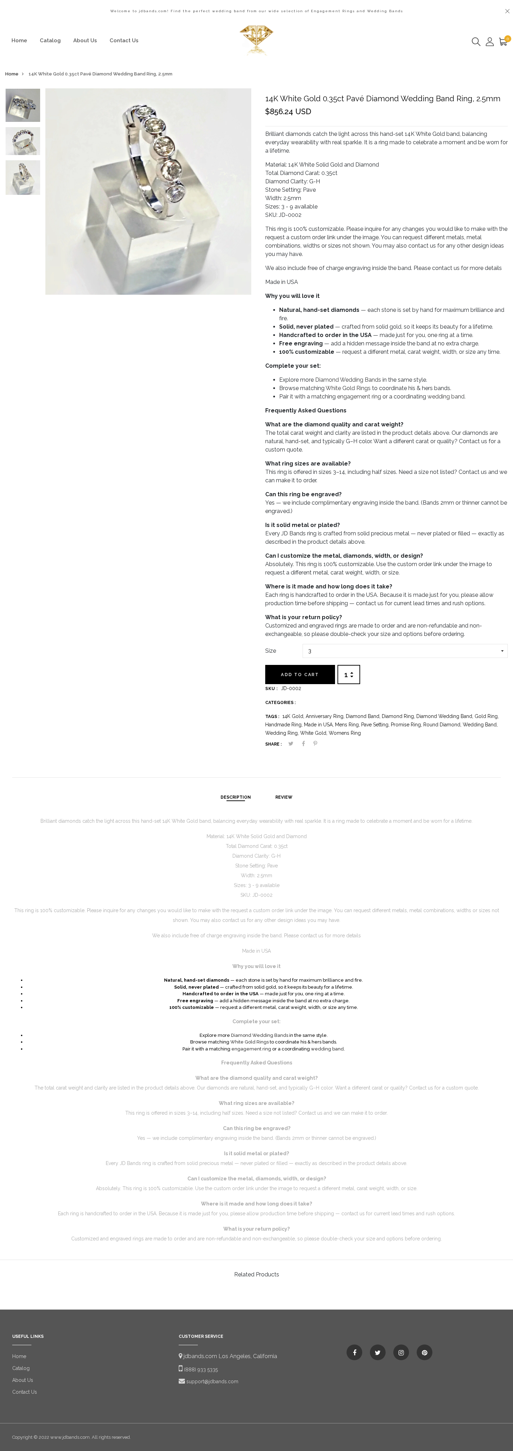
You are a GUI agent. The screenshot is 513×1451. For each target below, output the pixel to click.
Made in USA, (319, 724)
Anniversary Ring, (326, 716)
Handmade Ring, (284, 724)
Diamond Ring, (399, 716)
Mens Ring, (348, 724)
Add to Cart (300, 674)
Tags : (272, 716)
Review (283, 797)
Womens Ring (345, 733)
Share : (273, 744)
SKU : (271, 688)
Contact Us (124, 40)
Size (270, 650)
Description (236, 797)
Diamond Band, (364, 716)
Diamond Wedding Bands (348, 379)
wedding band (446, 396)
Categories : (280, 702)
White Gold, (314, 733)
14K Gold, (294, 716)
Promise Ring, (407, 724)
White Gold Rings (348, 388)
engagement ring (359, 396)
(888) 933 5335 (200, 1369)
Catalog (50, 40)
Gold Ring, (487, 716)
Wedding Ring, (282, 733)
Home (19, 40)
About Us (85, 40)
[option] (22, 107)
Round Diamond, (443, 724)
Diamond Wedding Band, (445, 716)
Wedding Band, (480, 724)
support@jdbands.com (211, 1381)
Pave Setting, (376, 724)
